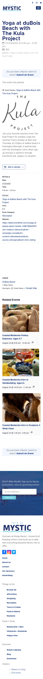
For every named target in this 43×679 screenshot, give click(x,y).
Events (5, 53)
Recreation (7, 215)
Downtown (11, 659)
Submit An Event (25, 75)
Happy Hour (12, 635)
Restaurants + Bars (15, 627)
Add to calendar (14, 167)
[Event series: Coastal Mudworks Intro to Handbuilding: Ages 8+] (33, 386)
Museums (11, 616)
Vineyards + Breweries (17, 631)
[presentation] (20, 318)
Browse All (11, 590)
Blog (9, 654)
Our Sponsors (8, 571)
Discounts (16, 673)
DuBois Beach (8, 281)
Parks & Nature (13, 611)
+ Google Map (30, 287)
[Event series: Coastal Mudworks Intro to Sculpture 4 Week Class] (31, 432)
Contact (5, 567)
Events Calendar (14, 650)
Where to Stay (18, 670)
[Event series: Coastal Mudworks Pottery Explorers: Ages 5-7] (32, 342)
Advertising (7, 575)
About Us (6, 562)
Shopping (11, 598)
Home (4, 558)
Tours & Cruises (14, 607)
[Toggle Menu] (38, 8)
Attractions (12, 594)
